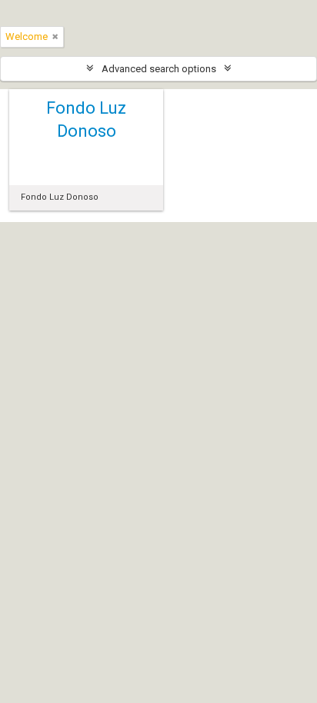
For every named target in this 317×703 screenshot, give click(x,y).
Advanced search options (159, 69)
